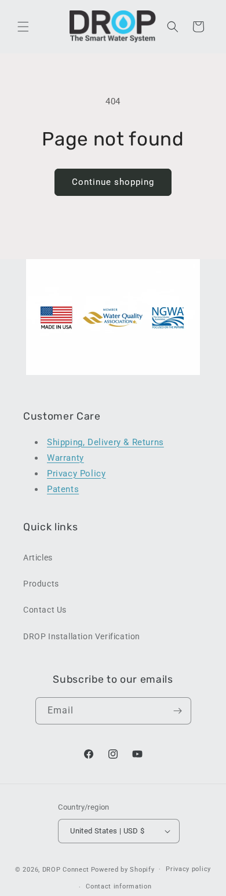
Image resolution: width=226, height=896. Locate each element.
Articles (38, 557)
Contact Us (45, 609)
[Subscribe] (178, 710)
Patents (63, 489)
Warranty (65, 458)
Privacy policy (188, 869)
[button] (23, 26)
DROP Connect (65, 869)
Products (41, 583)
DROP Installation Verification (81, 636)
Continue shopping (113, 182)
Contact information (118, 886)
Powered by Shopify (123, 869)
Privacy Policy (76, 473)
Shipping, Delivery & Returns (105, 442)
